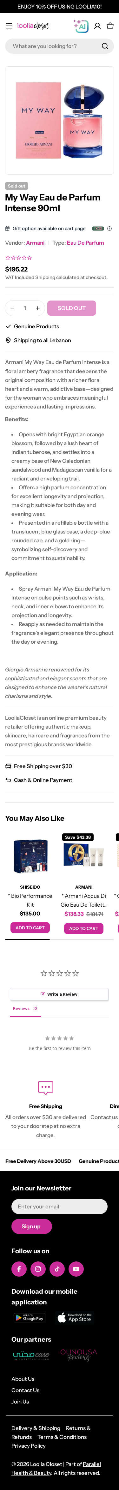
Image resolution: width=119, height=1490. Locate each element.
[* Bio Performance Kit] (30, 855)
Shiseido (30, 887)
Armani (35, 243)
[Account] (97, 26)
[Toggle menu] (9, 26)
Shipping (45, 277)
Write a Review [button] (62, 994)
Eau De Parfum (85, 243)
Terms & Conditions (62, 1437)
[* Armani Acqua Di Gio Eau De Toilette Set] (84, 855)
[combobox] (59, 46)
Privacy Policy (28, 1446)
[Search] (105, 46)
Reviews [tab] (21, 1008)
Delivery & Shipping (35, 1428)
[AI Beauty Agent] (81, 25)
